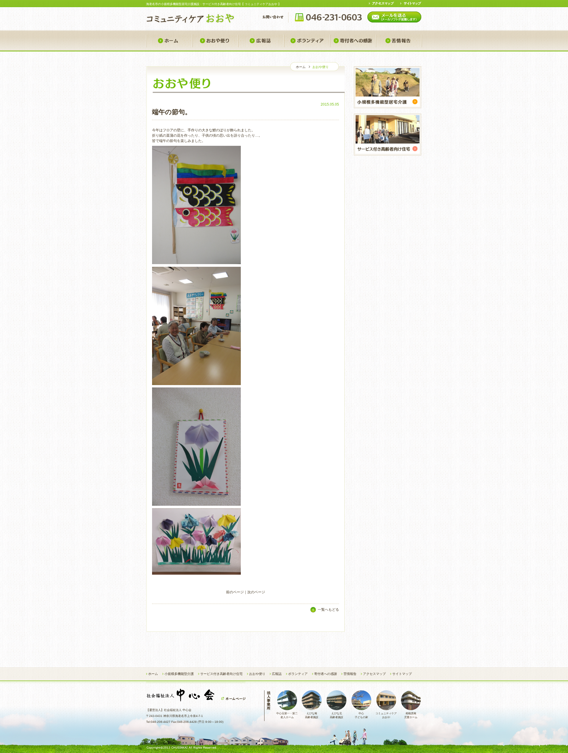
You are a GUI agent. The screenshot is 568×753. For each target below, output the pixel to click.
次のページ (256, 592)
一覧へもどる (328, 609)
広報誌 (261, 41)
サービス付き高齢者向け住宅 (221, 674)
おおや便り (215, 41)
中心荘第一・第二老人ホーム (287, 715)
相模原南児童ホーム (410, 715)
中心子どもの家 (361, 715)
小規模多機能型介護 (179, 674)
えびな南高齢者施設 (311, 715)
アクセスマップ (374, 674)
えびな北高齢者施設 (336, 715)
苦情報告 (398, 41)
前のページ (235, 592)
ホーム (169, 41)
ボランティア (307, 41)
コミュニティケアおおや (386, 715)
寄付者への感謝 (352, 41)
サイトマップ (402, 674)
